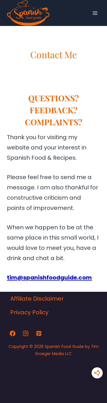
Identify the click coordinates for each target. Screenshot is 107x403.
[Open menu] (95, 13)
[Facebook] (12, 333)
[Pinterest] (39, 333)
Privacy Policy (29, 312)
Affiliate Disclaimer (37, 299)
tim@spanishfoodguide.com (49, 278)
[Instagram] (25, 333)
